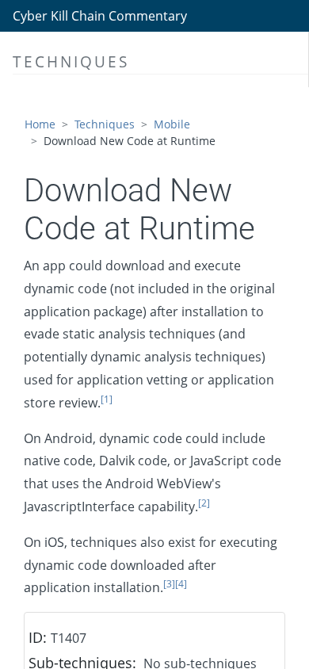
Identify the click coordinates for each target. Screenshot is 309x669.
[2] (204, 503)
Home (40, 124)
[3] (169, 584)
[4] (181, 584)
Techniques (104, 124)
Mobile (172, 124)
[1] (107, 399)
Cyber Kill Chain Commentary (100, 16)
